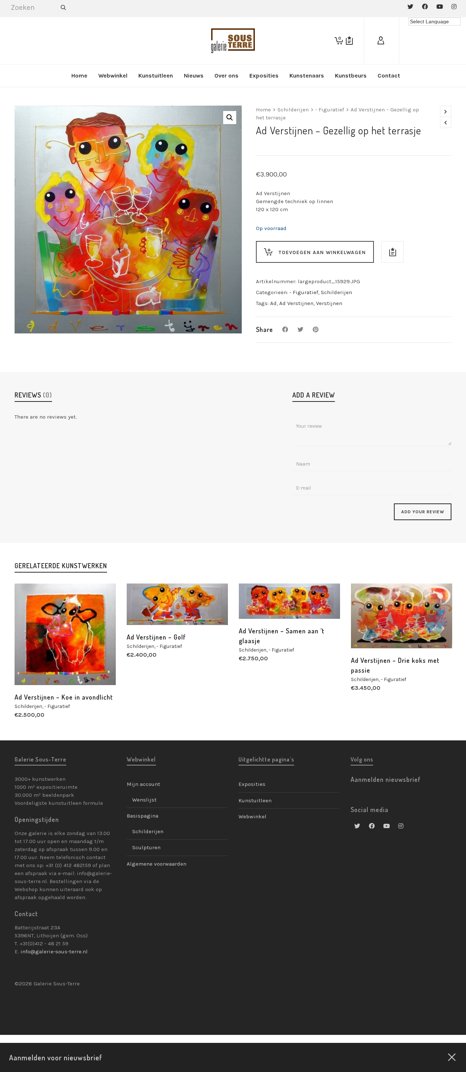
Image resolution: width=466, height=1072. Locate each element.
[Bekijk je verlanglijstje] (349, 40)
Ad (273, 303)
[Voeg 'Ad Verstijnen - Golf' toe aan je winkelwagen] (143, 608)
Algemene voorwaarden (156, 864)
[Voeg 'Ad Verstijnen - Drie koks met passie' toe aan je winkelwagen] (367, 631)
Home (263, 109)
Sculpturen (146, 847)
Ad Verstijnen (296, 303)
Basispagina (142, 815)
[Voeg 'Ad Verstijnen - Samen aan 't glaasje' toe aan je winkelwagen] (255, 602)
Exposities (251, 784)
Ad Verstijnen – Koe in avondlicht (64, 697)
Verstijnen (329, 303)
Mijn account (143, 784)
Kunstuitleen (255, 800)
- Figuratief (329, 109)
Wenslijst (144, 799)
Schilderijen (293, 109)
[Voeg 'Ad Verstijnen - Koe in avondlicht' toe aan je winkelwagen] (31, 668)
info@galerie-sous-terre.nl (54, 951)
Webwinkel (252, 816)
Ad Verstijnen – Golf (156, 637)
